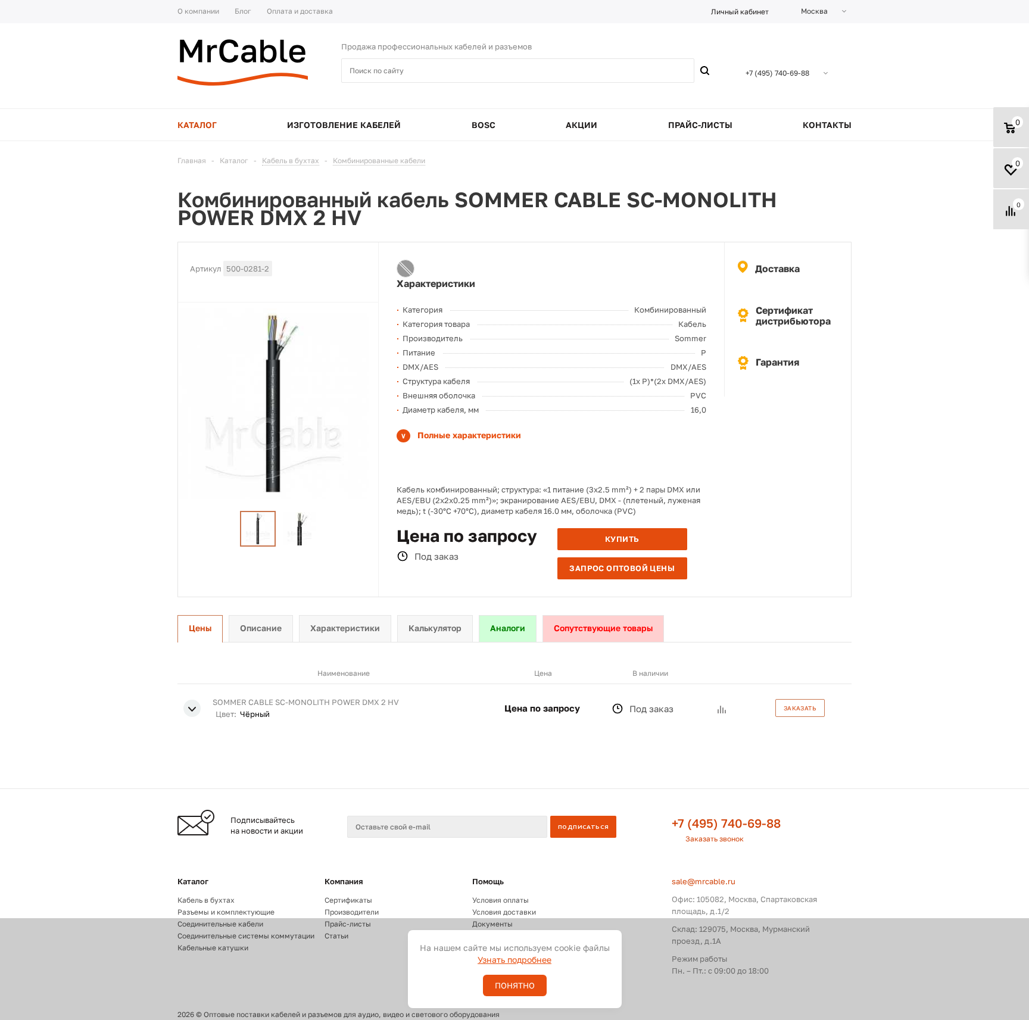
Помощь (488, 881)
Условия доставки (504, 911)
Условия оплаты (500, 900)
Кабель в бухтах (206, 900)
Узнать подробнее (514, 960)
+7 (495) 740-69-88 (726, 823)
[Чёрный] (405, 268)
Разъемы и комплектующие (226, 911)
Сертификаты (348, 900)
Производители (352, 911)
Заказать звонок (714, 838)
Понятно (515, 985)
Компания (344, 881)
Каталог (192, 881)
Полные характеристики (469, 435)
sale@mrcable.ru (703, 881)
